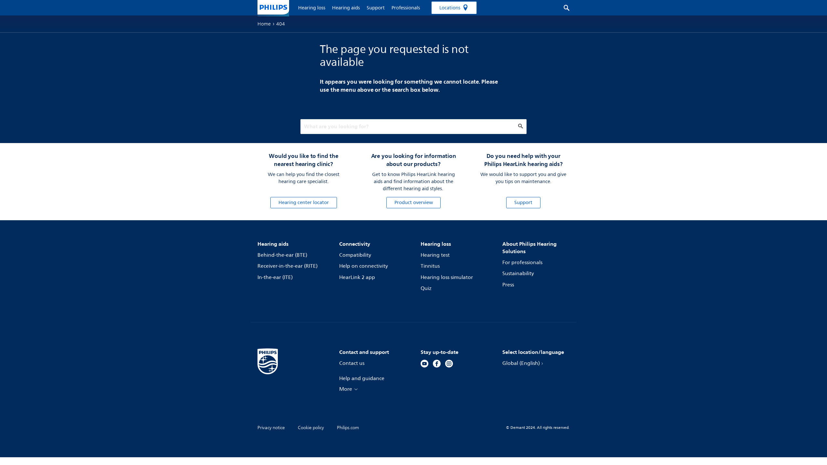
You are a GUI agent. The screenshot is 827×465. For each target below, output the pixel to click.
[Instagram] (449, 364)
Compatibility (355, 255)
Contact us (351, 363)
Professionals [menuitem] (406, 8)
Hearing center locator (303, 203)
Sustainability (518, 273)
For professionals (522, 262)
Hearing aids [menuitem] (346, 8)
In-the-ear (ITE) (275, 277)
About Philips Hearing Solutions (529, 247)
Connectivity (354, 243)
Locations (449, 8)
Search (563, 8)
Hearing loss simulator (447, 277)
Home (264, 24)
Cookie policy (311, 427)
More (345, 389)
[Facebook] (437, 364)
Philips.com (348, 427)
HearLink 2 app (357, 277)
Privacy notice (271, 427)
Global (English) (521, 363)
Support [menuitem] (376, 8)
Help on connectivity (363, 266)
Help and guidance (361, 378)
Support (523, 203)
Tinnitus (430, 266)
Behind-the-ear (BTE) (282, 255)
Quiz (426, 288)
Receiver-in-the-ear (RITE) (287, 266)
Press (508, 285)
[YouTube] (424, 364)
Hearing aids (272, 243)
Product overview (413, 203)
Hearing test (435, 255)
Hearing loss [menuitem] (311, 8)
